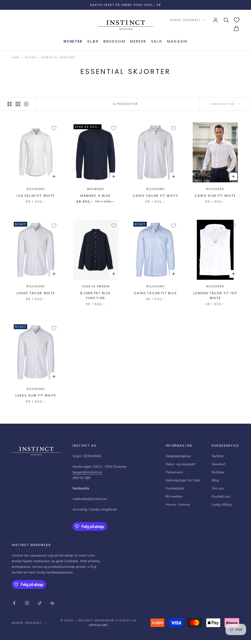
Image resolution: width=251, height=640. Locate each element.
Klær (93, 41)
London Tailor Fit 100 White (215, 295)
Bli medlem (174, 496)
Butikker (218, 472)
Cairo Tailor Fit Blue (155, 293)
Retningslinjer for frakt (183, 480)
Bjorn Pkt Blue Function (95, 295)
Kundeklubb (175, 488)
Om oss (218, 488)
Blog (215, 480)
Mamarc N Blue (95, 196)
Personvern (174, 472)
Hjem (16, 57)
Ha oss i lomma (178, 504)
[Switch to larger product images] (9, 104)
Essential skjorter (58, 57)
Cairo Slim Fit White (215, 196)
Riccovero (36, 189)
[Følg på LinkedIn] (52, 603)
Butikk (30, 57)
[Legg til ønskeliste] (54, 128)
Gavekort (219, 464)
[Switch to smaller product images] (18, 104)
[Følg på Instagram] (27, 603)
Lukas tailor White (36, 293)
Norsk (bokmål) (185, 20)
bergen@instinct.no (87, 472)
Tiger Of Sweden (96, 286)
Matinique (95, 189)
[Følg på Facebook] (14, 603)
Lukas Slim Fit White (35, 395)
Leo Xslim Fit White (36, 196)
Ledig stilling (221, 504)
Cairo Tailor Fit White (155, 196)
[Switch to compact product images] (26, 104)
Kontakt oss (221, 496)
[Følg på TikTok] (39, 603)
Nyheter (73, 41)
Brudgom (114, 41)
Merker (138, 41)
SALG (156, 41)
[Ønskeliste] (236, 20)
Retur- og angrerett (180, 464)
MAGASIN (177, 41)
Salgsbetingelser (178, 456)
